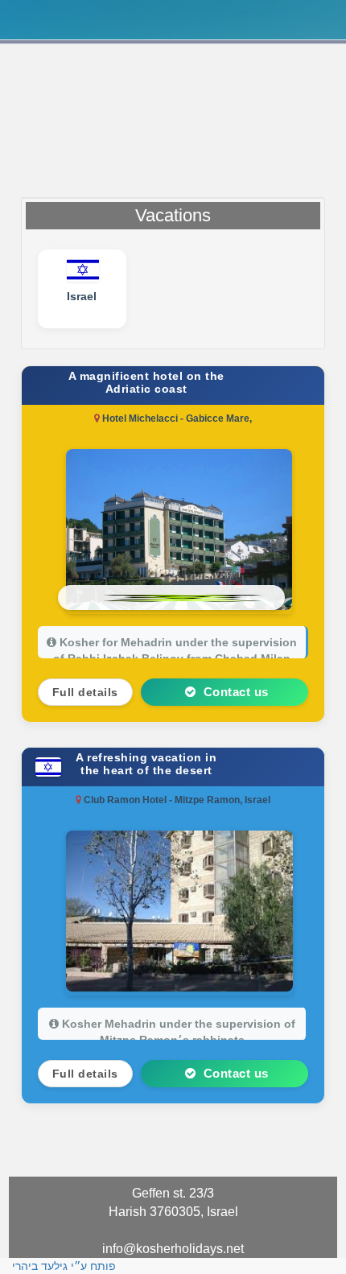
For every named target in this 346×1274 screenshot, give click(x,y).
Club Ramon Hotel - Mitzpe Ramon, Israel (175, 800)
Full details (85, 692)
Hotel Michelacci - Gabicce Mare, (176, 418)
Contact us (234, 692)
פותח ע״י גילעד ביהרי (64, 1266)
